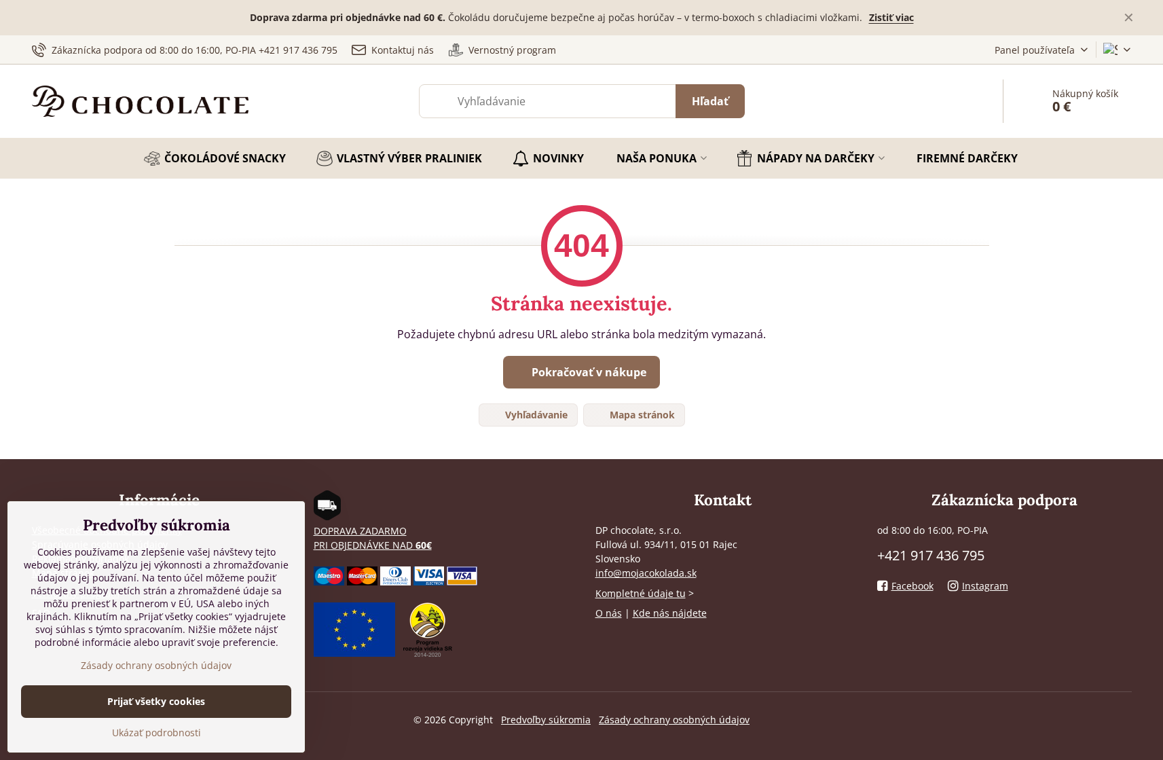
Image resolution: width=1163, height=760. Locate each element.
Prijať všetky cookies (156, 701)
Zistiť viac (891, 17)
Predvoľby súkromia (546, 719)
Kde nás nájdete (670, 613)
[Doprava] (327, 516)
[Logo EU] (354, 653)
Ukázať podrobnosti (156, 732)
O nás (608, 613)
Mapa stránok (641, 414)
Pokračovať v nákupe (587, 372)
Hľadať (710, 101)
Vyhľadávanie (535, 414)
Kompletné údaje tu (640, 593)
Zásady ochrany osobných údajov (674, 719)
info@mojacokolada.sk (646, 572)
